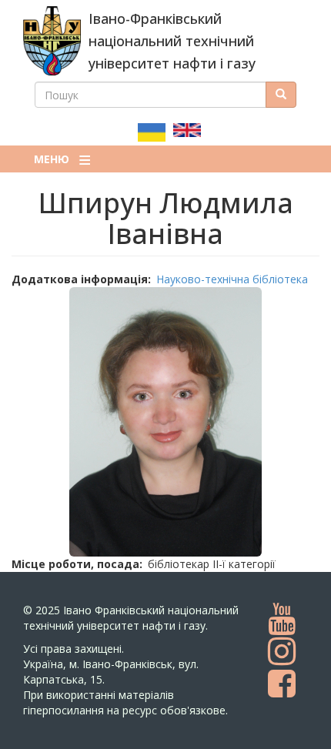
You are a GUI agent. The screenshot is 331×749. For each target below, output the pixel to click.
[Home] (52, 40)
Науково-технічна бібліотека (232, 279)
